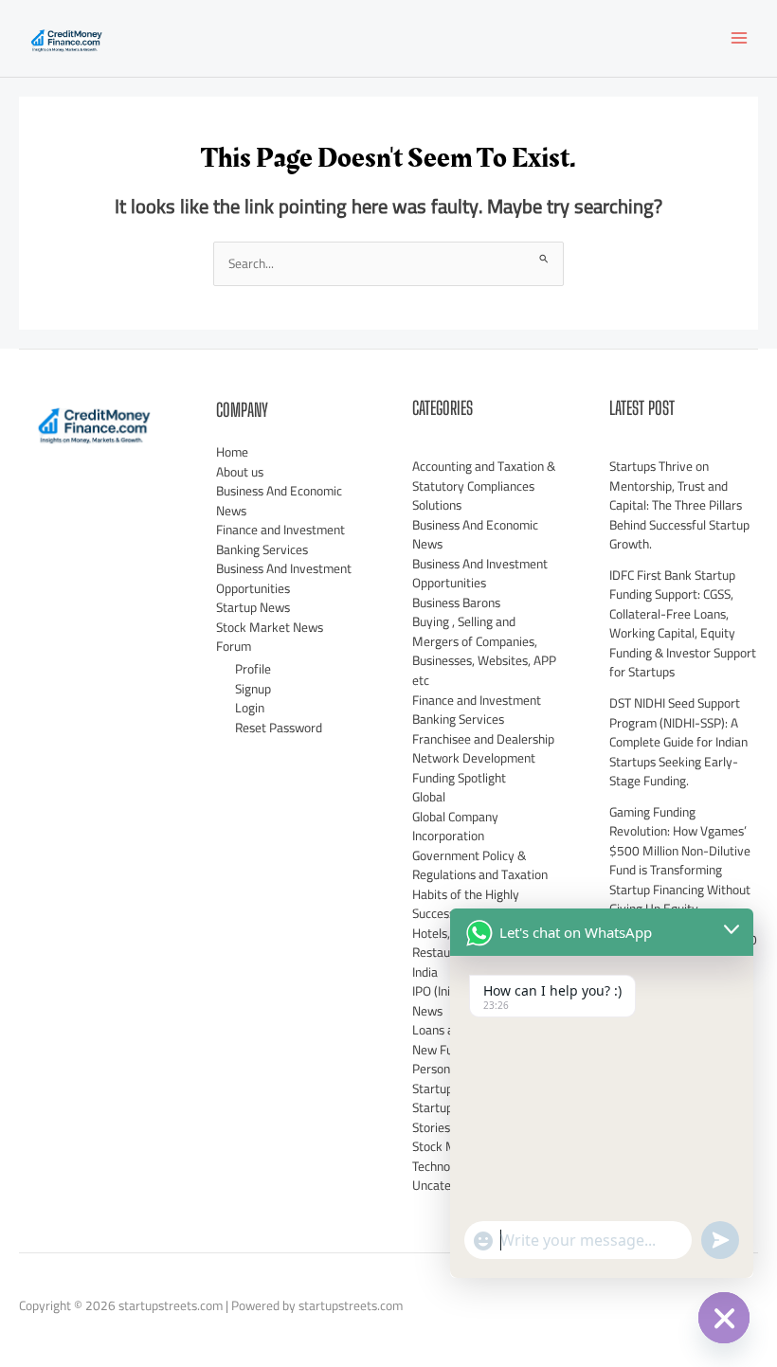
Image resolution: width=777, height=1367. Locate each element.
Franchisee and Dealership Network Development (483, 749)
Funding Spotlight (459, 777)
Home (232, 452)
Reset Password (278, 727)
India (425, 972)
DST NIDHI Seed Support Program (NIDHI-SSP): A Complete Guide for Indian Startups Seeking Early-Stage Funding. (678, 742)
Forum (233, 646)
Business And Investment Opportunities (284, 578)
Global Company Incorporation (455, 826)
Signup (253, 688)
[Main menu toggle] (739, 38)
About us (239, 471)
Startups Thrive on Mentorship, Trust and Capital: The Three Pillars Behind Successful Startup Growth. (679, 505)
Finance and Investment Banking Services (280, 539)
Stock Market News (269, 627)
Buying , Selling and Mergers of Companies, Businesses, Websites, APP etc (484, 650)
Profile (253, 669)
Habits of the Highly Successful (465, 904)
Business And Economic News (279, 500)
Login (249, 707)
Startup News (253, 607)
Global (428, 796)
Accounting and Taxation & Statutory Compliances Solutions (483, 485)
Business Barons (456, 602)
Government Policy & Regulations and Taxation (480, 865)
